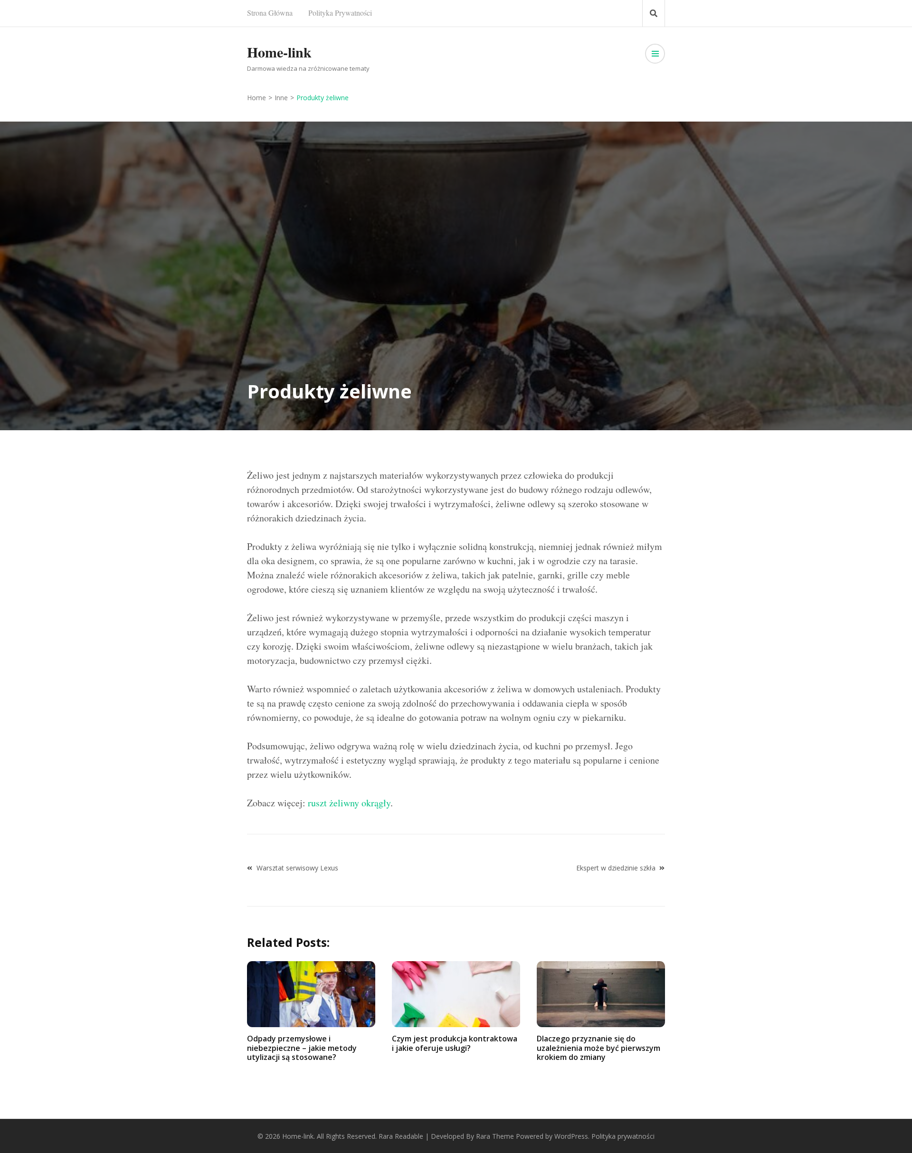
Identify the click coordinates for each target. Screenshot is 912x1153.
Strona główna (270, 13)
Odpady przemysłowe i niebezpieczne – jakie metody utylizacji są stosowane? (302, 1047)
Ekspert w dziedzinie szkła (616, 867)
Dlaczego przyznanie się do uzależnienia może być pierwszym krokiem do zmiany (598, 1047)
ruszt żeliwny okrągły (349, 802)
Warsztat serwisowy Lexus (297, 867)
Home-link (279, 51)
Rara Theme (495, 1136)
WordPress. (571, 1136)
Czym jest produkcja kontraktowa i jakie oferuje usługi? (454, 1043)
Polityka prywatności (340, 13)
